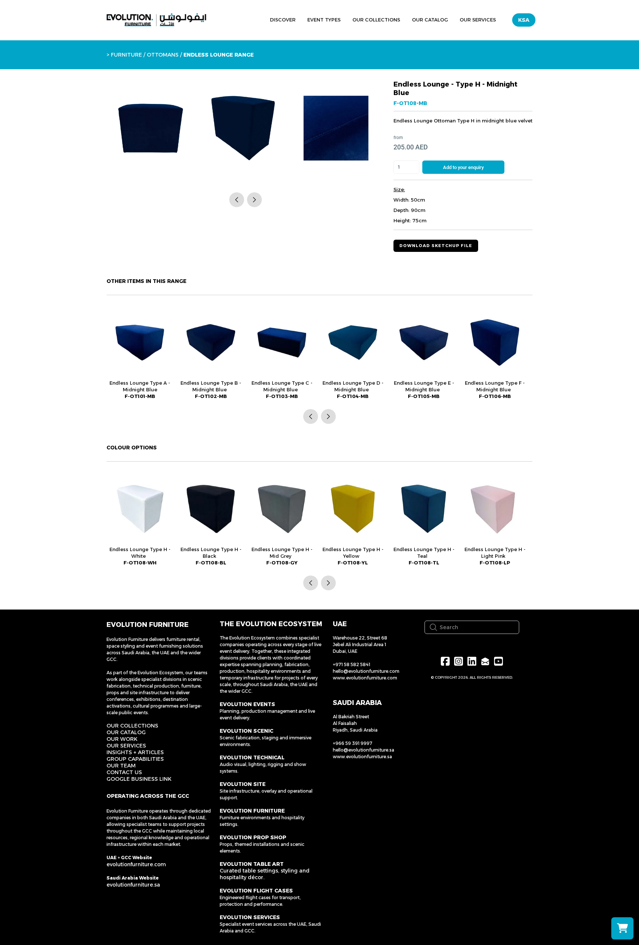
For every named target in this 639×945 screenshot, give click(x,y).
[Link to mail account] (485, 661)
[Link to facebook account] (445, 661)
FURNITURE (126, 54)
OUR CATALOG (126, 732)
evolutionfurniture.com (136, 864)
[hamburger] (230, 19)
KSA (524, 20)
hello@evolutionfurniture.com (366, 671)
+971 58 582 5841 (351, 664)
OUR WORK (122, 739)
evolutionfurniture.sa (133, 884)
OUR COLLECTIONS (132, 725)
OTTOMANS (162, 54)
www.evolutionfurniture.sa (362, 756)
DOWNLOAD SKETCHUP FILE (435, 245)
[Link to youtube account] (498, 661)
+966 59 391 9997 (352, 743)
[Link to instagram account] (458, 661)
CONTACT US (124, 772)
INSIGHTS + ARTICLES (135, 752)
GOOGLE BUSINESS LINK (139, 779)
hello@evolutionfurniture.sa (363, 750)
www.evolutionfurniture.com (365, 678)
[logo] (156, 19)
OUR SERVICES (126, 745)
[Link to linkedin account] (471, 661)
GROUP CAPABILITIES (135, 759)
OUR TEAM (121, 765)
